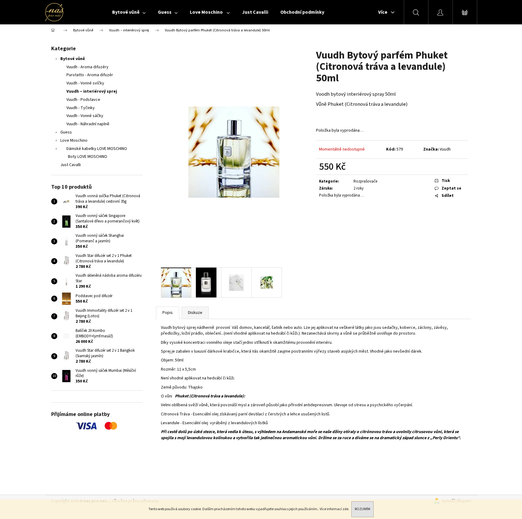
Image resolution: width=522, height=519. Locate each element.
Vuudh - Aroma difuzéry (87, 67)
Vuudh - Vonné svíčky (85, 83)
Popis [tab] (167, 313)
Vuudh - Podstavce (83, 100)
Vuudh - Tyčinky (80, 108)
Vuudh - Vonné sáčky (84, 116)
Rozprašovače (365, 181)
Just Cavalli (70, 165)
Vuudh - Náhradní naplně (87, 124)
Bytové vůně (72, 59)
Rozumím (362, 509)
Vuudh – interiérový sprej (91, 91)
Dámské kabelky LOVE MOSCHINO (96, 149)
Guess (66, 132)
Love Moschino (73, 140)
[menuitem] (129, 12)
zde (345, 509)
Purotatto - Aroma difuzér (89, 75)
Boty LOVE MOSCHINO (87, 157)
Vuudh (445, 149)
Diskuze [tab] (195, 313)
